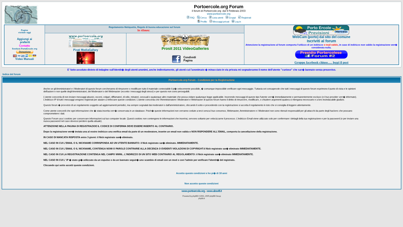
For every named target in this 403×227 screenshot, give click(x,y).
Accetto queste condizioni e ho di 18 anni (201, 173)
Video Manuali (24, 59)
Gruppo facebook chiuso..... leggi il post (321, 62)
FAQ (192, 17)
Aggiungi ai (24, 39)
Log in (238, 21)
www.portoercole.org (218, 13)
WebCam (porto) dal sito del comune (321, 37)
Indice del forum (12, 74)
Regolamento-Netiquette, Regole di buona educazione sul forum (144, 27)
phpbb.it (201, 198)
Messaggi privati (221, 21)
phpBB (195, 196)
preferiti (24, 42)
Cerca (203, 17)
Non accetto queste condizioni (201, 183)
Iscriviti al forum (321, 41)
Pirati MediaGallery (85, 49)
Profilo (204, 21)
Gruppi (232, 17)
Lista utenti (217, 17)
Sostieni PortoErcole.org (24, 49)
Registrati (246, 17)
